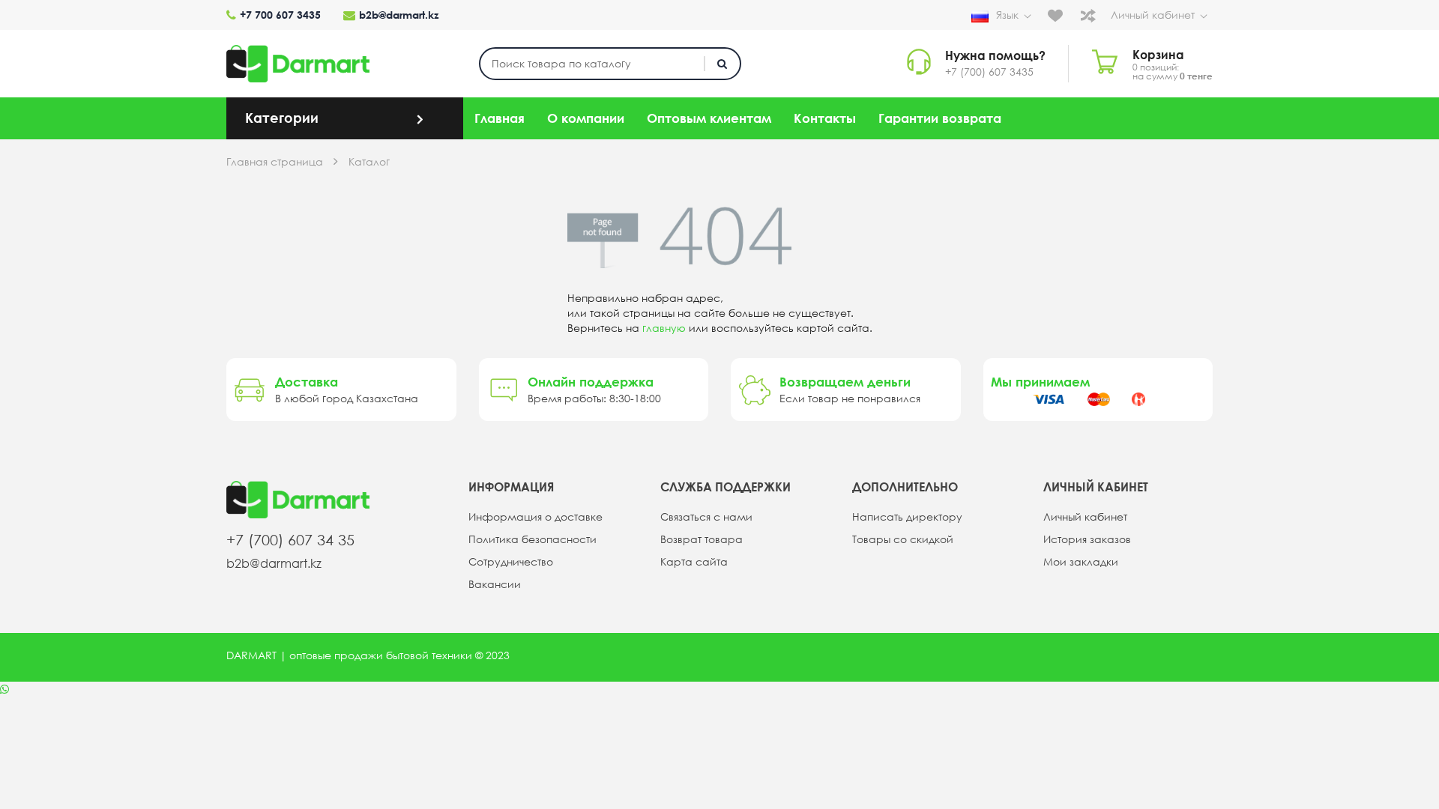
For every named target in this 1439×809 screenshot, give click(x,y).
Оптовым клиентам (709, 118)
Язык (1007, 15)
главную (664, 328)
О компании (585, 118)
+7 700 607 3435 (280, 15)
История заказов (1087, 539)
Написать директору (907, 517)
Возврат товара (701, 539)
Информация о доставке (535, 517)
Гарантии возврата (939, 118)
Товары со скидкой (902, 539)
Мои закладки (1080, 562)
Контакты (825, 118)
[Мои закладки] (1059, 15)
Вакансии (494, 584)
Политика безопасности (532, 539)
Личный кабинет (1153, 15)
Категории (282, 117)
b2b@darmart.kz (398, 15)
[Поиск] (722, 63)
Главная (499, 118)
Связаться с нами (706, 517)
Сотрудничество (510, 562)
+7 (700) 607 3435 (989, 72)
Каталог (369, 162)
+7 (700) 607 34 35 (290, 539)
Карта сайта (694, 562)
